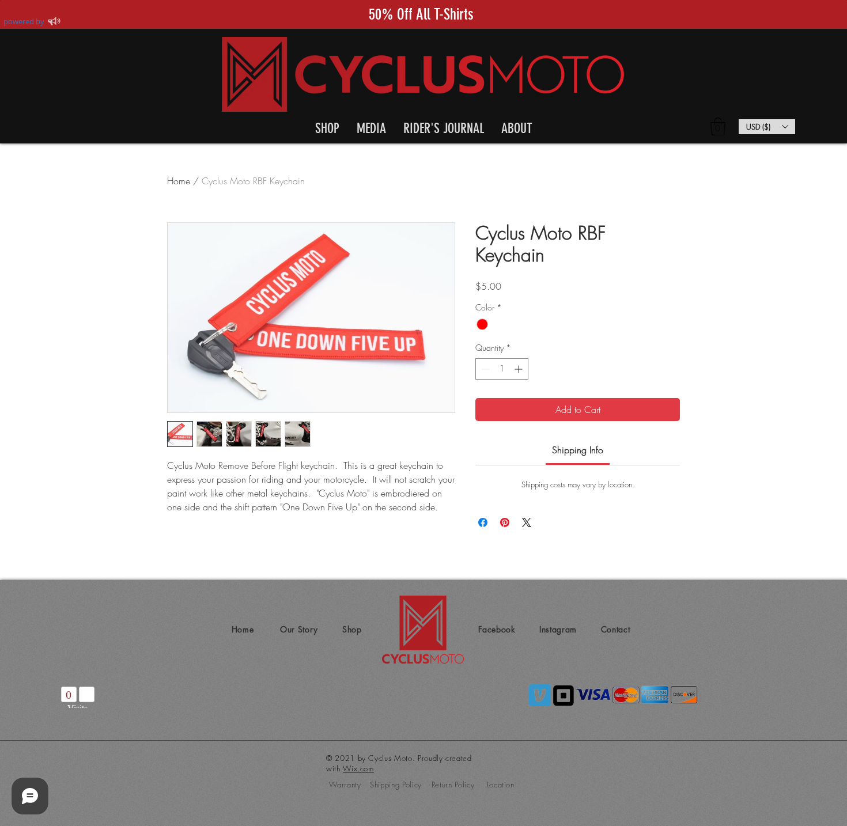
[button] (327, 126)
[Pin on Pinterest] (505, 522)
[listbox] (767, 126)
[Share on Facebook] (483, 522)
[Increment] (519, 369)
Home (178, 181)
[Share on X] (527, 522)
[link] (577, 450)
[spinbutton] (501, 369)
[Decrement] (484, 369)
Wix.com (358, 768)
